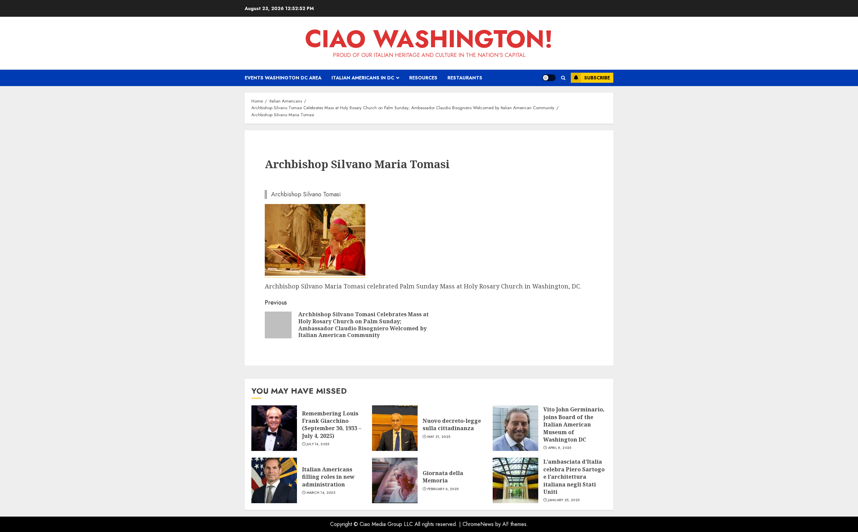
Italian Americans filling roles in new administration (328, 477)
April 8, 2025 (559, 448)
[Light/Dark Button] (549, 77)
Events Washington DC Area (283, 77)
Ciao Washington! (429, 38)
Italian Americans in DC (362, 77)
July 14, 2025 (318, 444)
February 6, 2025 (443, 489)
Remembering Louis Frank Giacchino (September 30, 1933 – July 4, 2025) (331, 425)
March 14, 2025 (321, 492)
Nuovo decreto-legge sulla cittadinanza (452, 424)
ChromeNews (478, 524)
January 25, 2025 (564, 500)
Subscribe (597, 77)
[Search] (563, 77)
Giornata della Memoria (443, 476)
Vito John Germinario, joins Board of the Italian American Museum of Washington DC (574, 424)
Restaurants (464, 77)
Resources (423, 77)
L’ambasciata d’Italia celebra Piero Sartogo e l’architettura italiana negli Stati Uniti (574, 476)
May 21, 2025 (438, 437)
